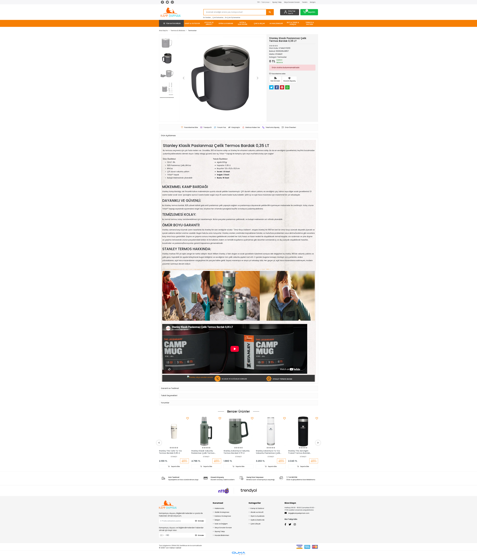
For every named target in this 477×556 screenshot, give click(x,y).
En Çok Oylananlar (232, 17)
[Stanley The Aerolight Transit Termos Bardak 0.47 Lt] (303, 431)
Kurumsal (218, 503)
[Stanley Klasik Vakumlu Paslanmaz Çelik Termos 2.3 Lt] (206, 431)
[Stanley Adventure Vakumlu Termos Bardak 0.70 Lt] (238, 431)
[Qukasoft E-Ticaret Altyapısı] (238, 553)
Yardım (304, 2)
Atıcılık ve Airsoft (257, 512)
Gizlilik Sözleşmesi (222, 512)
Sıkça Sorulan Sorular (292, 2)
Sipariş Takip (277, 2)
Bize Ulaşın (290, 503)
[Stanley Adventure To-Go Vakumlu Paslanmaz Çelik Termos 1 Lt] (271, 431)
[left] (159, 442)
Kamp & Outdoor (257, 508)
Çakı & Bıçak (255, 524)
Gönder (201, 521)
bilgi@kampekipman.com (298, 513)
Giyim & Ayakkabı (257, 516)
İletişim (313, 2)
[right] (318, 442)
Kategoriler (255, 503)
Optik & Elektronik (257, 520)
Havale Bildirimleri (222, 535)
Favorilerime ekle (278, 73)
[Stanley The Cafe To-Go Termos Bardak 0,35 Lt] (174, 431)
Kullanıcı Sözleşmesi (223, 516)
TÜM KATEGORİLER (173, 23)
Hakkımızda (219, 508)
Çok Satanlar (217, 17)
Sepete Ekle (175, 466)
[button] (309, 12)
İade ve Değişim (221, 524)
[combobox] (162, 535)
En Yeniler (207, 17)
